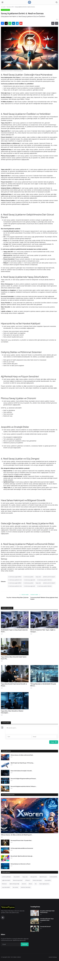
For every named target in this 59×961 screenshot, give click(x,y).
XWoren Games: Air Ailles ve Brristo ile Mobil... (22, 755)
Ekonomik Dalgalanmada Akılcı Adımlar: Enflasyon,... (24, 786)
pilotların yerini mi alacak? (49, 576)
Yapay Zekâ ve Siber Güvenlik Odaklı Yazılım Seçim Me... (14, 658)
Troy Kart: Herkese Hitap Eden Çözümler (17, 597)
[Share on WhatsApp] (9, 23)
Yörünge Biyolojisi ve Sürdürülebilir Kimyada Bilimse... (43, 685)
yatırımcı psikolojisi (6, 876)
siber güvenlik (33, 876)
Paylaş (52, 742)
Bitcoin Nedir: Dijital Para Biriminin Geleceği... (22, 856)
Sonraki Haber (34, 594)
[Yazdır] (52, 23)
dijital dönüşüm (43, 876)
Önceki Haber (25, 594)
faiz (35, 883)
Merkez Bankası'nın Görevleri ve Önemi (20, 864)
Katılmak (24, 944)
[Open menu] (2, 2)
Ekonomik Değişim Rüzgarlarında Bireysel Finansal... (24, 778)
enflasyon (27, 880)
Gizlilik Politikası (53, 957)
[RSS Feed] (3, 917)
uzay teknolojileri (6, 887)
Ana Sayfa (3, 7)
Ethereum (4, 883)
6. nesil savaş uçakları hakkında (44, 580)
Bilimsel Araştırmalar (17, 880)
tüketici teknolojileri (37, 880)
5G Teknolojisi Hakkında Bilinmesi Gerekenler (22, 848)
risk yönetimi (17, 876)
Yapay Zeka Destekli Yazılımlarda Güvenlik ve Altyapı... (14, 685)
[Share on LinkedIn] (13, 23)
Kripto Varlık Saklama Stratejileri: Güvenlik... (22, 770)
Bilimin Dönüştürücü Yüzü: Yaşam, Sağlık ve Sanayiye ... (42, 630)
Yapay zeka (38, 576)
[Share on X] (6, 23)
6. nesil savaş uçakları (28, 576)
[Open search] (56, 2)
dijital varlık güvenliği (14, 883)
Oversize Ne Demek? (45, 926)
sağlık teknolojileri (6, 880)
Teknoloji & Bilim (10, 7)
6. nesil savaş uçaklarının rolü (15, 580)
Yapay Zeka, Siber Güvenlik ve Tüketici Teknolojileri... (12, 712)
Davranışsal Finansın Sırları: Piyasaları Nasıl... (21, 840)
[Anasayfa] (29, 2)
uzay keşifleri (48, 880)
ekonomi (24, 883)
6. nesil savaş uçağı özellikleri (14, 576)
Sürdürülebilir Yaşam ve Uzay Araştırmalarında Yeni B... (14, 630)
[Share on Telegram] (17, 23)
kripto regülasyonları (44, 883)
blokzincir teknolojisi (25, 887)
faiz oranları (15, 887)
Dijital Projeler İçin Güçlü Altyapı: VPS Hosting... (22, 763)
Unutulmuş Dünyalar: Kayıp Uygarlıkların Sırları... (47, 919)
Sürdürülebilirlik (53, 876)
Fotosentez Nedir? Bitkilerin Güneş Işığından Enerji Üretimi (44, 598)
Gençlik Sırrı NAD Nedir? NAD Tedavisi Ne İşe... (47, 911)
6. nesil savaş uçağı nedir (29, 580)
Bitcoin (30, 883)
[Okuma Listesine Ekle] (56, 23)
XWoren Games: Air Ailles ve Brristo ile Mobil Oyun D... (17, 835)
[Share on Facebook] (2, 23)
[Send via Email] (20, 23)
